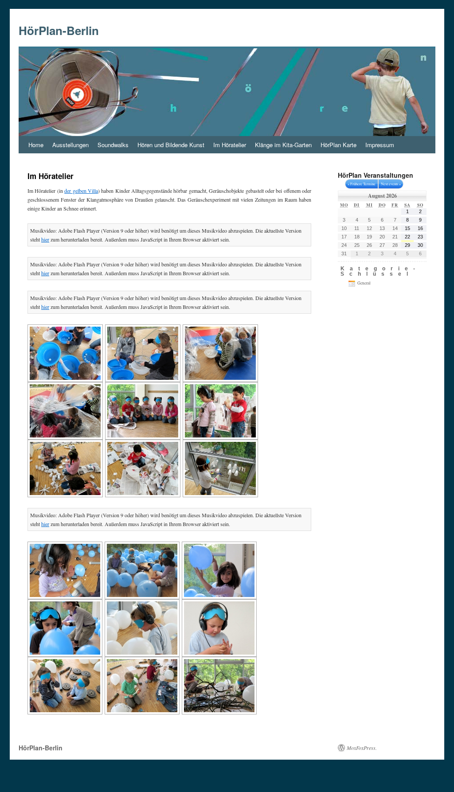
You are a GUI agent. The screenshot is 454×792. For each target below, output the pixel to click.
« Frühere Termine (362, 183)
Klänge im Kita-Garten (283, 144)
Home (35, 144)
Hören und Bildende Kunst (170, 144)
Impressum (379, 144)
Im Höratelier (229, 144)
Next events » (391, 183)
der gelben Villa (81, 190)
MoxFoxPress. (362, 747)
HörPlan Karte (338, 144)
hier (45, 239)
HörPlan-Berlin (59, 30)
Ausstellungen (70, 144)
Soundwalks (113, 144)
